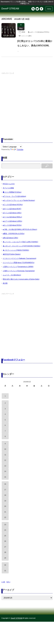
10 (5, 449)
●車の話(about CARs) (10, 238)
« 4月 (3, 582)
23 (5, 524)
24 (5, 530)
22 (5, 517)
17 (5, 490)
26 (5, 541)
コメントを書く (26, 36)
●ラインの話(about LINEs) (12, 213)
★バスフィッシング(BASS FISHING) (16, 250)
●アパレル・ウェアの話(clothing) (14, 196)
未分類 (5, 283)
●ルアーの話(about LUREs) (12, 221)
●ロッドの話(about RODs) (39, 32)
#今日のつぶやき (9, 184)
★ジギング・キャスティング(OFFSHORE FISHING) (21, 246)
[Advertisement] (27, 102)
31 (5, 570)
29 (5, 558)
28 (5, 552)
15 (5, 477)
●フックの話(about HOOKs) (13, 204)
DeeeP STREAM (10, 8)
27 (5, 547)
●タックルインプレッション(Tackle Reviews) (19, 200)
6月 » (8, 582)
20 (5, 506)
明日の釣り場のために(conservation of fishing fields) (21, 279)
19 (5, 501)
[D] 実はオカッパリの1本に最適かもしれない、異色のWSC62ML (34, 43)
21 (5, 512)
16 (5, 484)
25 (5, 536)
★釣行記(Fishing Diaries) (12, 254)
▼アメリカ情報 (8, 188)
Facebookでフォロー (14, 359)
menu (49, 9)
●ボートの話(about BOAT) (12, 209)
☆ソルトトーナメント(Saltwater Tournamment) (19, 258)
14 (5, 471)
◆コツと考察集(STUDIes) (12, 192)
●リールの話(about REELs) (12, 217)
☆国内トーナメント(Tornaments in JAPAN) (18, 266)
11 (5, 455)
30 (5, 565)
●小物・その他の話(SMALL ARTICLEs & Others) (20, 229)
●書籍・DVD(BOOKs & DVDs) (13, 233)
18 (5, 495)
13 (5, 466)
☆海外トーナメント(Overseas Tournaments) (19, 271)
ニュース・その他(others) (12, 275)
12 (5, 460)
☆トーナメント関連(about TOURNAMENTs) (18, 262)
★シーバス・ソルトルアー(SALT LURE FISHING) (20, 242)
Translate (20, 149)
